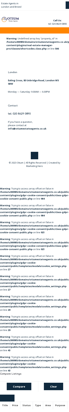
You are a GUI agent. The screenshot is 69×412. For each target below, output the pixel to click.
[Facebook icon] (32, 171)
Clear (53, 386)
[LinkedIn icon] (36, 171)
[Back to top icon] (34, 155)
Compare (19, 386)
